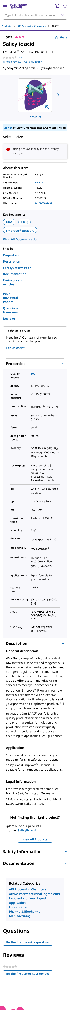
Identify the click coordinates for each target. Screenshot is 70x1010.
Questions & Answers (11, 310)
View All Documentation (20, 239)
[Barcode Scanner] (57, 6)
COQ (24, 222)
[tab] (9, 26)
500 (33, 373)
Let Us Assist (15, 348)
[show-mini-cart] (64, 6)
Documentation (14, 274)
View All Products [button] (35, 839)
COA (9, 222)
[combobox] (35, 15)
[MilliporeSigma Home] (18, 6)
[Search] (63, 15)
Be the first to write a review (29, 974)
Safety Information (17, 268)
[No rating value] (11, 57)
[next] (58, 95)
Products (6, 26)
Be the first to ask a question (27, 942)
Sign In (8, 127)
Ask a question (33, 61)
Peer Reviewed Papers (10, 298)
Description (11, 261)
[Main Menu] (5, 6)
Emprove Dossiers (20, 231)
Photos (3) (35, 116)
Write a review (12, 61)
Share (63, 37)
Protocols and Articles (13, 282)
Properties (11, 255)
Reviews (9, 318)
